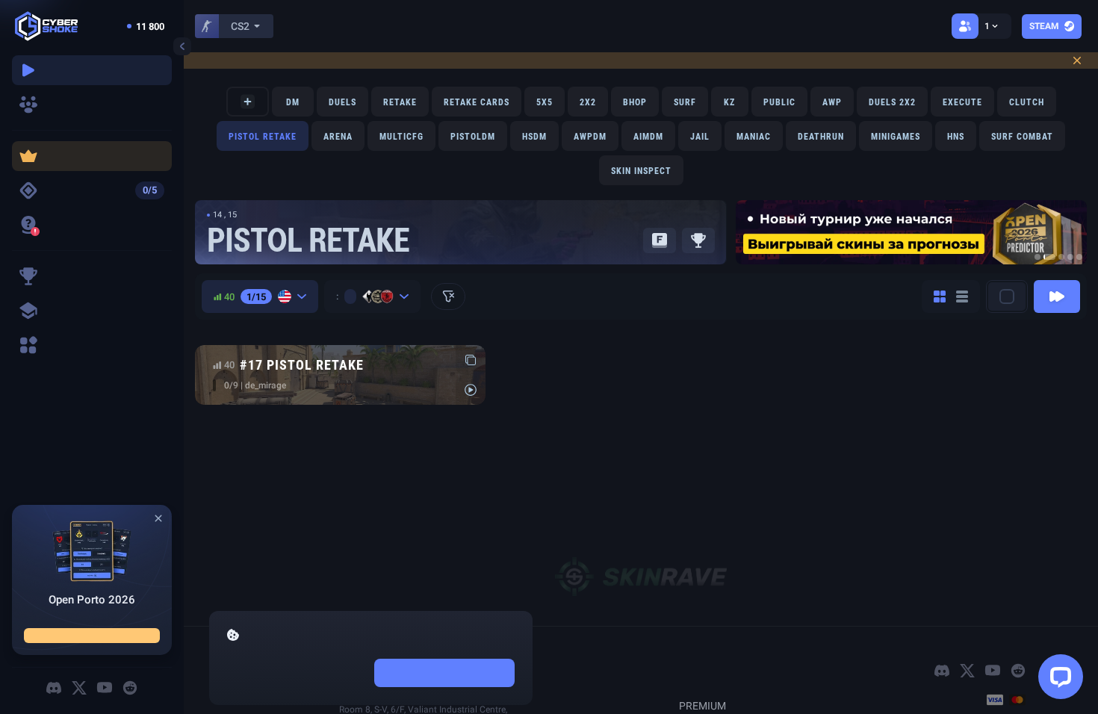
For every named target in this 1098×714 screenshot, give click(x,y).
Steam (1044, 26)
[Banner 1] (1037, 257)
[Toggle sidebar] (182, 46)
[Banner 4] (1070, 257)
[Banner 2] (1049, 257)
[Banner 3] (1061, 257)
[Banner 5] (1079, 257)
